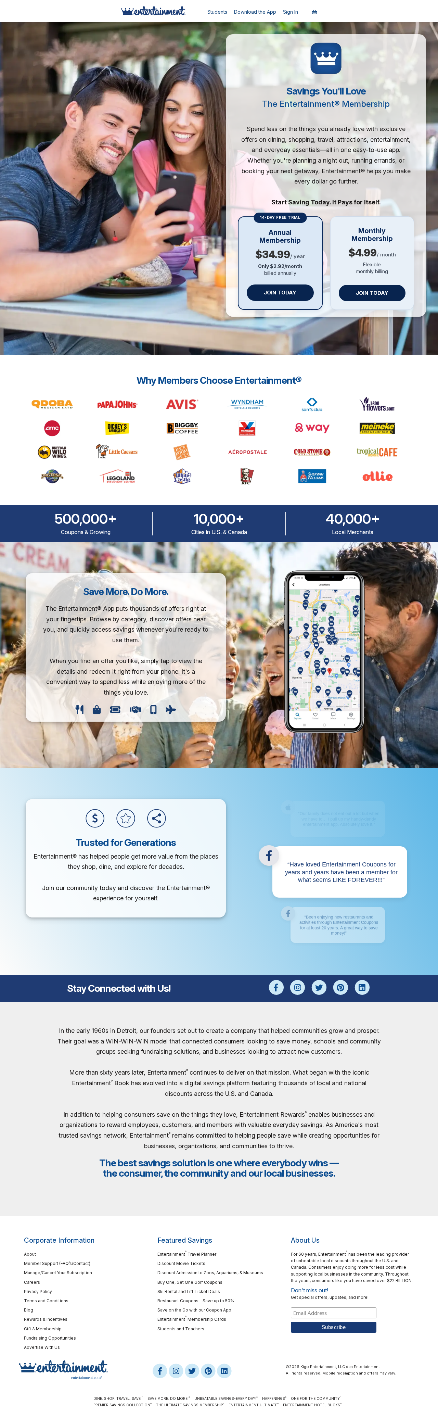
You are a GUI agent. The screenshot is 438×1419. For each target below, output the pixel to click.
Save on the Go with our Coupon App (194, 1310)
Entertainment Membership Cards (191, 1319)
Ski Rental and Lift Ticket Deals (188, 1291)
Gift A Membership (43, 1328)
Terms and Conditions (46, 1300)
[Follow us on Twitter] (319, 988)
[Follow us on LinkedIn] (362, 988)
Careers (32, 1282)
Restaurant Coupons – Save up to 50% (195, 1300)
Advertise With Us (42, 1347)
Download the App (255, 12)
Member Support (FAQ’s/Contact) (57, 1263)
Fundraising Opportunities (50, 1338)
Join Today (280, 292)
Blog (28, 1310)
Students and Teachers (180, 1328)
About (30, 1254)
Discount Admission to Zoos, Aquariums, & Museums (210, 1272)
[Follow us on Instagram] (297, 988)
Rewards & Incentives (45, 1319)
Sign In (290, 12)
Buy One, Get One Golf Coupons (189, 1282)
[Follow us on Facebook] (276, 988)
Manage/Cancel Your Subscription (58, 1272)
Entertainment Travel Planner (186, 1254)
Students (217, 12)
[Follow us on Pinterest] (340, 988)
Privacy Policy (38, 1291)
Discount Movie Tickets (181, 1263)
